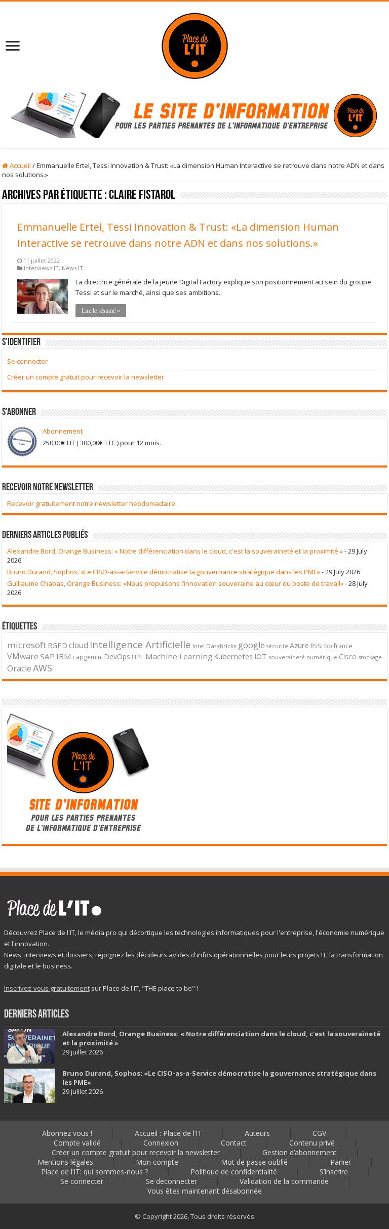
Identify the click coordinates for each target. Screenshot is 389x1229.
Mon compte (157, 1162)
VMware (22, 656)
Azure (299, 645)
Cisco (348, 656)
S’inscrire (334, 1171)
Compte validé (77, 1143)
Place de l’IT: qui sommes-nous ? (94, 1171)
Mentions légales (65, 1162)
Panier (340, 1162)
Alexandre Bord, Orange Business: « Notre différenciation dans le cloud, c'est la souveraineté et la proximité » (175, 551)
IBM (63, 656)
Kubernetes (233, 656)
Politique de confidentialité (233, 1171)
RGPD (57, 645)
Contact (234, 1143)
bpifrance (338, 646)
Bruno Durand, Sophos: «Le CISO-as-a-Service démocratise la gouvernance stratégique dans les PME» (163, 571)
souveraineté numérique (302, 657)
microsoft (26, 645)
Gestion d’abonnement (299, 1152)
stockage (370, 657)
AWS (42, 668)
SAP (47, 656)
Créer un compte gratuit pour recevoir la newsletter (85, 377)
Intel (198, 646)
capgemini (88, 657)
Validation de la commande (284, 1181)
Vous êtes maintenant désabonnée (204, 1191)
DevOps (117, 656)
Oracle (19, 668)
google (251, 645)
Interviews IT (41, 268)
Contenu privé (312, 1143)
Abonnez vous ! (67, 1133)
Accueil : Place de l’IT (168, 1133)
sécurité (277, 646)
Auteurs (257, 1133)
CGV (319, 1133)
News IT (72, 268)
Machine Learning (178, 656)
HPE (138, 657)
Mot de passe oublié (254, 1162)
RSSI (316, 646)
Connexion (160, 1143)
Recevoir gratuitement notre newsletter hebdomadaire (91, 503)
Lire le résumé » (101, 310)
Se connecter (27, 361)
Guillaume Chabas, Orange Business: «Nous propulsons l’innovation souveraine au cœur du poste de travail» (175, 583)
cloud (78, 645)
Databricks (221, 646)
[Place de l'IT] (195, 45)
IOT (260, 656)
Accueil (19, 165)
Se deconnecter (171, 1181)
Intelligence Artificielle (140, 644)
